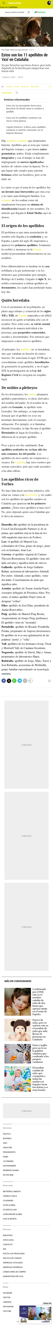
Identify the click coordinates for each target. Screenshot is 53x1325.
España (23, 315)
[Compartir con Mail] (25, 681)
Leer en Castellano (8, 7)
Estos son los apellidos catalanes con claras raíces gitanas (24, 119)
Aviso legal (8, 1240)
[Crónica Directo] (27, 3)
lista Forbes (31, 495)
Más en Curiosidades (17, 981)
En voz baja (8, 1175)
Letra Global (9, 1205)
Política (7, 1134)
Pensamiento (9, 1152)
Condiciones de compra (14, 1272)
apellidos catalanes (17, 140)
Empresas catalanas (13, 1262)
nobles (32, 394)
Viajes (5, 1156)
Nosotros (8, 1235)
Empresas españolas (13, 1267)
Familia (9, 87)
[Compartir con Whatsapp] (14, 681)
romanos (6, 200)
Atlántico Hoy (10, 1209)
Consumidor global (12, 1214)
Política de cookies (12, 1258)
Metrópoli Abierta (12, 1191)
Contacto (8, 1244)
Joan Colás (6, 92)
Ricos (17, 87)
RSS (4, 1249)
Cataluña (20, 462)
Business (7, 1138)
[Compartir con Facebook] (3, 681)
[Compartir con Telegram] (20, 681)
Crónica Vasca (10, 1196)
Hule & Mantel (10, 1219)
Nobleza (25, 87)
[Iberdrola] (40, 12)
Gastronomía (9, 1166)
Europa (37, 249)
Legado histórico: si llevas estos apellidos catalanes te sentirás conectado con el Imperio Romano (26, 130)
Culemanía (8, 1200)
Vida (5, 1143)
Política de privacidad (14, 1253)
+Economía (8, 1161)
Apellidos (35, 87)
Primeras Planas (11, 1170)
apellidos (26, 349)
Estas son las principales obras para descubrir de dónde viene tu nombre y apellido (25, 108)
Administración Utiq (13, 1276)
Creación (7, 1147)
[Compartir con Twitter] (9, 681)
